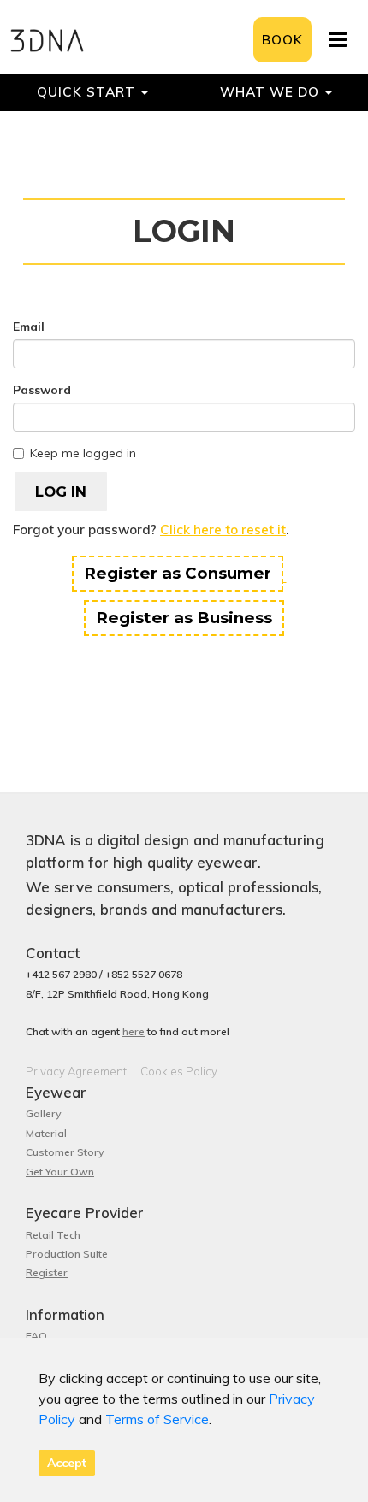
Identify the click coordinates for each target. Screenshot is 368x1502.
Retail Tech (53, 1234)
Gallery (44, 1113)
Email (29, 326)
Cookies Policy (178, 1071)
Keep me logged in (83, 453)
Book (282, 40)
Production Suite (67, 1253)
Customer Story (65, 1152)
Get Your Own (60, 1171)
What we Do (271, 92)
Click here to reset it (223, 529)
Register (47, 1272)
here (133, 1031)
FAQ (36, 1335)
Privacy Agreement (76, 1071)
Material (46, 1133)
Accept (66, 1462)
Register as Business (184, 617)
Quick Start (88, 92)
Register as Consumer (177, 573)
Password (42, 390)
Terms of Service (157, 1419)
